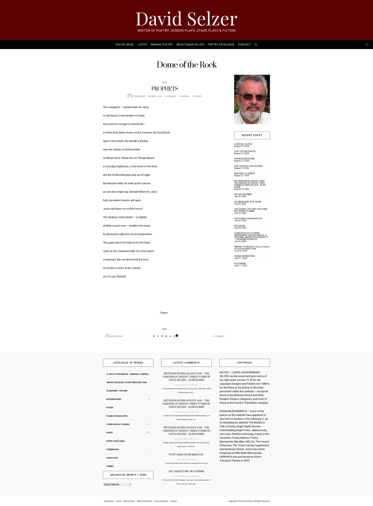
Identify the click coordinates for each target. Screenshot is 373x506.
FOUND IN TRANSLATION (116, 416)
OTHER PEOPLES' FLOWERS (118, 424)
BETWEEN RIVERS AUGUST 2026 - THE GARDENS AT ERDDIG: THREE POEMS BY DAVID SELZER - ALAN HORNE (186, 376)
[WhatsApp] (166, 336)
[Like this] (174, 336)
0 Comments (171, 96)
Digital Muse (125, 45)
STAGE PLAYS (112, 458)
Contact (244, 45)
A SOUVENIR (240, 263)
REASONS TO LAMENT (244, 173)
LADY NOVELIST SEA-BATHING (248, 166)
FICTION (109, 407)
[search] (256, 44)
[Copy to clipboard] (170, 336)
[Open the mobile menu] (367, 45)
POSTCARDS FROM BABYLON (248, 218)
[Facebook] (153, 336)
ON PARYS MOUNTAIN (244, 159)
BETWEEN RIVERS (113, 399)
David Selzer (186, 18)
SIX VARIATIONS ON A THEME (247, 202)
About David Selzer (190, 45)
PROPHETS (164, 89)
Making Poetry (162, 45)
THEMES (110, 466)
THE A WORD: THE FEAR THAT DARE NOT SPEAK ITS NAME (251, 210)
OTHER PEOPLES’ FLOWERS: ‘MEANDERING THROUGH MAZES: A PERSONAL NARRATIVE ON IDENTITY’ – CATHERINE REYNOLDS (251, 236)
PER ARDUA (239, 226)
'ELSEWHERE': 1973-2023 (116, 391)
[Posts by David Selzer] (130, 96)
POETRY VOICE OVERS (115, 441)
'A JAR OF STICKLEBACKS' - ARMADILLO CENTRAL (127, 374)
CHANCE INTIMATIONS (244, 256)
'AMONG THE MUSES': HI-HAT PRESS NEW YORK (126, 382)
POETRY (164, 83)
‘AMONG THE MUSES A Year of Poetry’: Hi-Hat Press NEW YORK (252, 248)
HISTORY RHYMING (243, 194)
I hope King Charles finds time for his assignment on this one (187, 463)
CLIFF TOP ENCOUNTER (245, 151)
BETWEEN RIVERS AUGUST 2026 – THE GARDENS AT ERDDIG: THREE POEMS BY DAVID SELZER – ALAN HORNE (250, 184)
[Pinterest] (162, 336)
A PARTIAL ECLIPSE (243, 144)
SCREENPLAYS (112, 449)
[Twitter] (158, 336)
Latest (143, 45)
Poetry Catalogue (221, 45)
